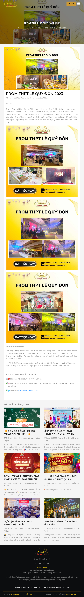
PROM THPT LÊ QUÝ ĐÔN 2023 (55, 28)
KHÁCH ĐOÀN (20, 587)
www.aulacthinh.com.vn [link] (28, 390)
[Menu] (78, 4)
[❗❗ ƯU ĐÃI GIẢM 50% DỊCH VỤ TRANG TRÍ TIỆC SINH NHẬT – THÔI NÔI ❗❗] (62, 463)
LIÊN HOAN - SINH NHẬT (52, 587)
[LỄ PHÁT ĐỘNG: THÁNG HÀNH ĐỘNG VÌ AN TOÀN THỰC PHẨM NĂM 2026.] (62, 418)
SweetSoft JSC (71, 594)
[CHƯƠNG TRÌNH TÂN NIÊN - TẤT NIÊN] (62, 508)
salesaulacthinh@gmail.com (42, 570)
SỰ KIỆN (66, 587)
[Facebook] (36, 563)
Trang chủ (21, 28)
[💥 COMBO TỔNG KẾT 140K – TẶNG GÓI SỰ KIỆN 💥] (22, 418)
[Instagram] (44, 563)
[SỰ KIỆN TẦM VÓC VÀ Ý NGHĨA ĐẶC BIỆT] (22, 508)
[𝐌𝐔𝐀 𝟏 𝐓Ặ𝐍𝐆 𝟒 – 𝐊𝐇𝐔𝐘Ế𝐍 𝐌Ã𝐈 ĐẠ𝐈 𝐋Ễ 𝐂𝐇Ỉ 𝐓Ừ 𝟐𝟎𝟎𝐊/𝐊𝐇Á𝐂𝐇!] (22, 463)
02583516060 (42, 567)
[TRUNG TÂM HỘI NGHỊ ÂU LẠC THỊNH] (10, 3)
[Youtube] (39, 563)
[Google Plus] (48, 563)
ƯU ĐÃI (29, 587)
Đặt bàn (71, 3)
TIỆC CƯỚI (37, 587)
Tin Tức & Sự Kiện (35, 28)
